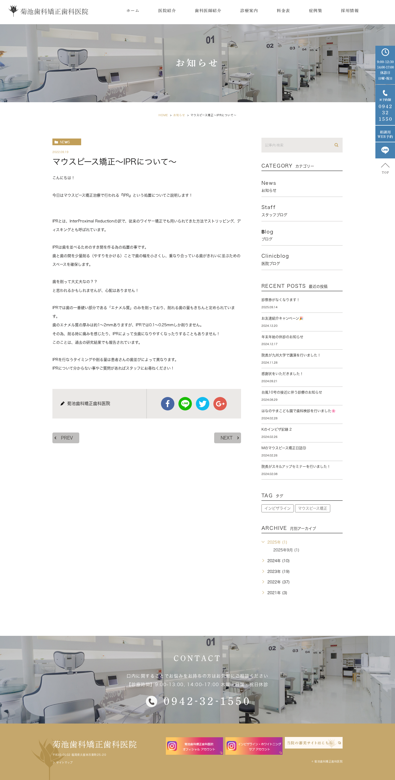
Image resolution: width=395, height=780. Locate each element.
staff (274, 211)
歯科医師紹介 (208, 11)
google (220, 403)
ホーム (133, 11)
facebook (167, 403)
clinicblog (275, 259)
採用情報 (350, 11)
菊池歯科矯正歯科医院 (94, 744)
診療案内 (249, 11)
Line (185, 403)
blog (267, 235)
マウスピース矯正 (312, 508)
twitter (202, 403)
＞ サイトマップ (62, 762)
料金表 (283, 11)
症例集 (315, 11)
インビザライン (277, 508)
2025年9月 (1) (286, 550)
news (65, 142)
